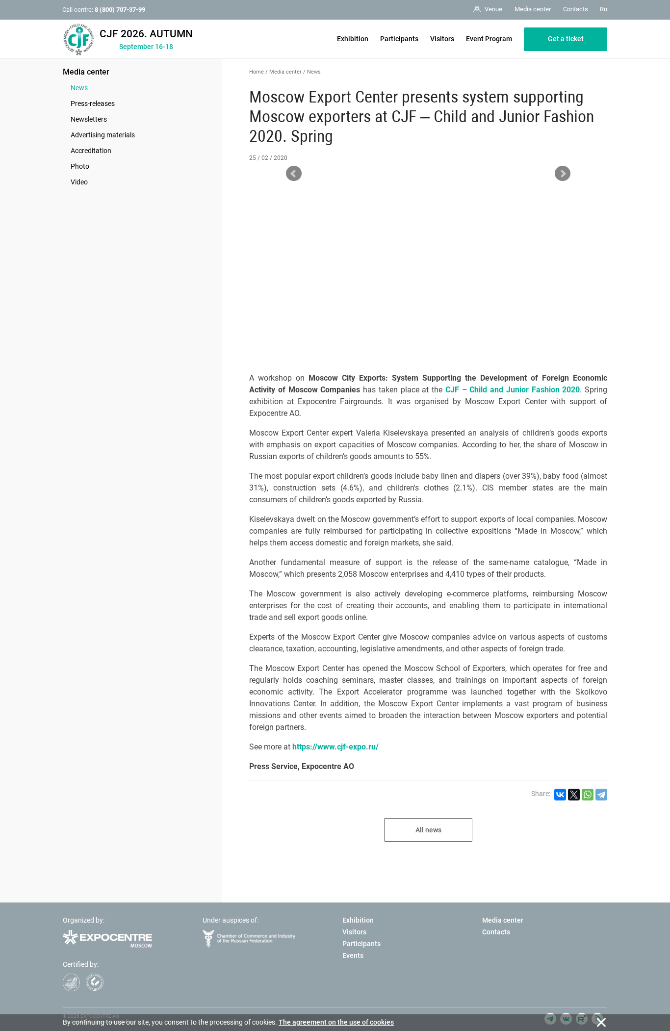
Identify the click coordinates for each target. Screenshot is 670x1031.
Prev (294, 173)
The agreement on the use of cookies (336, 1022)
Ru (603, 9)
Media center (86, 72)
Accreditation (91, 151)
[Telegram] (601, 794)
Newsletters (89, 119)
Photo (80, 166)
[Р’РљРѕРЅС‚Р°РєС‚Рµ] (560, 794)
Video (79, 182)
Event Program (489, 39)
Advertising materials (103, 135)
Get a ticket (566, 39)
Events (352, 955)
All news (428, 830)
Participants (399, 39)
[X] (574, 794)
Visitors (442, 39)
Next (562, 173)
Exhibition (352, 39)
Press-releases (93, 103)
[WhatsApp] (587, 794)
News (79, 88)
